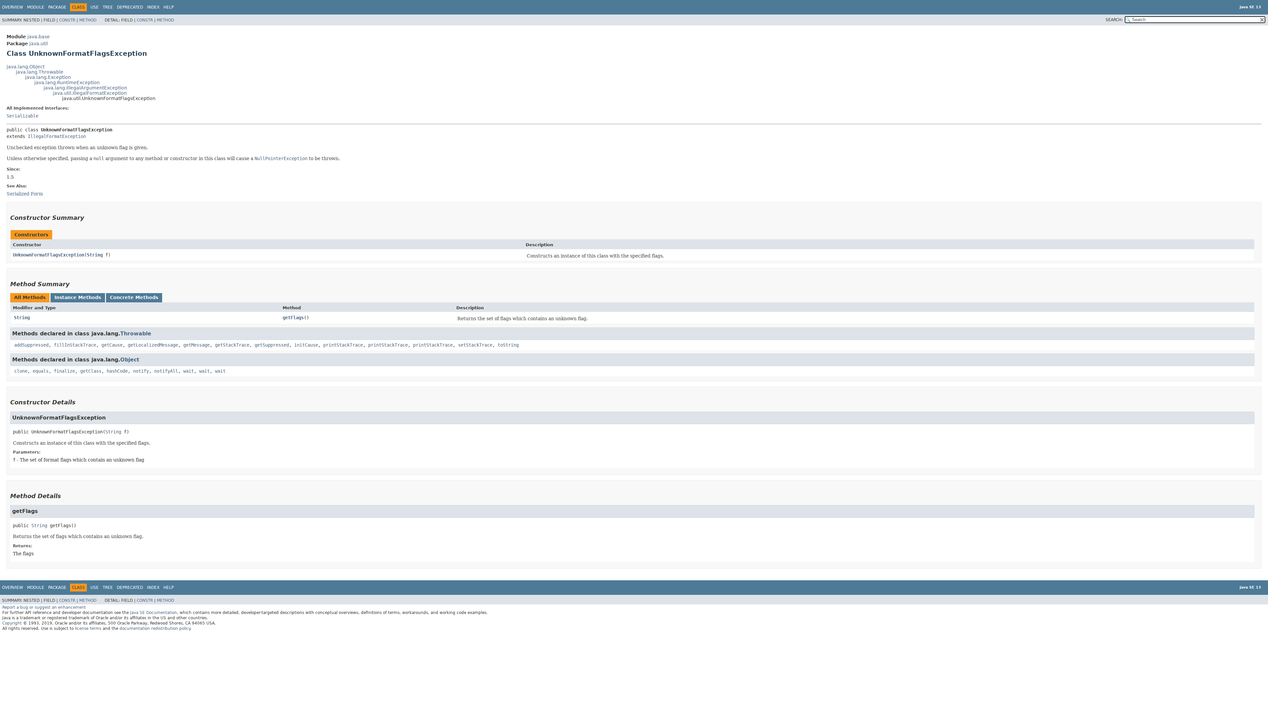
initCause (306, 345)
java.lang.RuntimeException (67, 82)
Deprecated (130, 7)
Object (129, 359)
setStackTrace (475, 345)
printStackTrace (343, 345)
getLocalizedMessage (153, 345)
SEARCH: (1114, 19)
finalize (64, 371)
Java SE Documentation (153, 612)
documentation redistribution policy (155, 628)
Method (87, 20)
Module (35, 7)
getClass (90, 371)
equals (41, 371)
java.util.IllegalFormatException (90, 93)
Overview (12, 7)
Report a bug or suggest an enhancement (44, 607)
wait (188, 371)
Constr (67, 20)
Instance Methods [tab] (77, 297)
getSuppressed (272, 345)
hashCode (117, 371)
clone (20, 371)
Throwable (135, 333)
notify (141, 371)
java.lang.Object (26, 66)
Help (168, 7)
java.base (38, 36)
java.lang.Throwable (39, 72)
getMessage (196, 345)
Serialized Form (25, 193)
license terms (88, 628)
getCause (112, 345)
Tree (108, 7)
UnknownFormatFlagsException (48, 254)
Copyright (12, 623)
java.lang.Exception (48, 77)
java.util (38, 43)
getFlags (293, 317)
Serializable (22, 116)
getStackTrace (232, 345)
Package (57, 7)
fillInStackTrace (75, 345)
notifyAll (166, 371)
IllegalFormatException (57, 136)
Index (153, 7)
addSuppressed (31, 345)
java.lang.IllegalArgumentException (85, 87)
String (95, 254)
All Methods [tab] (30, 297)
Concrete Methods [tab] (134, 297)
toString (508, 345)
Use (94, 7)
